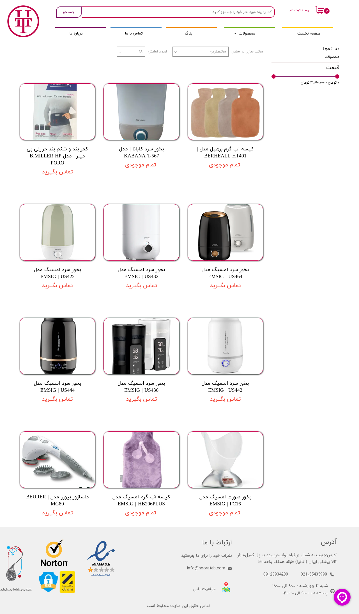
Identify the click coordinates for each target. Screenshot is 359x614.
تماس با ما (134, 33)
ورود (307, 10)
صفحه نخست (308, 33)
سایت (175, 605)
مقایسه (248, 74)
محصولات (247, 33)
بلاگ (188, 33)
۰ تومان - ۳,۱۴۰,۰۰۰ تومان (320, 82)
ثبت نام (295, 10)
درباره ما (76, 33)
